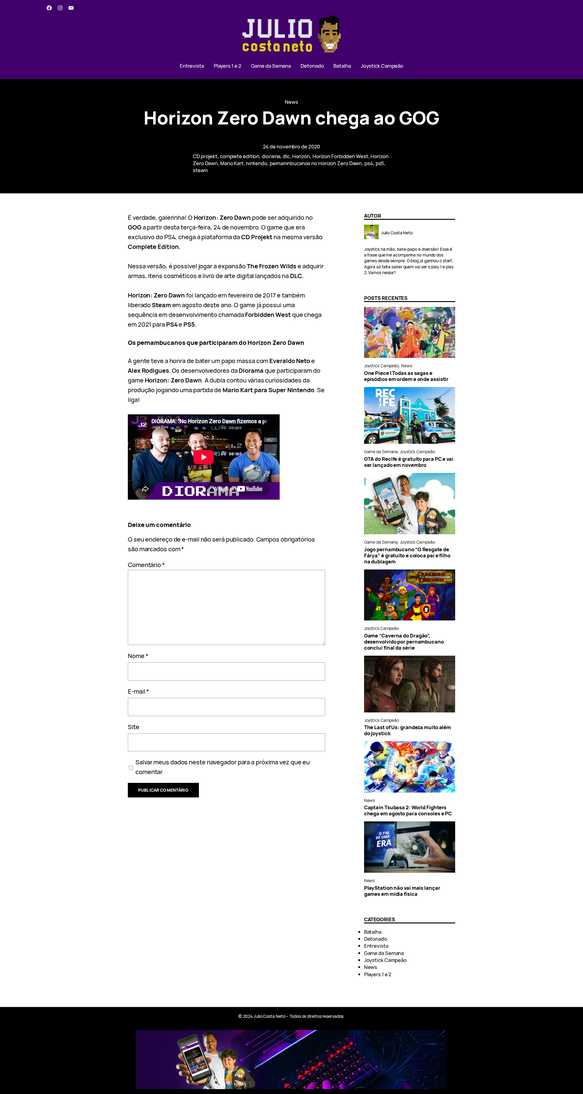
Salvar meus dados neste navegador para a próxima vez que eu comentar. (222, 767)
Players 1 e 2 (378, 974)
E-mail (138, 691)
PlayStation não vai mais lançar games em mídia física (402, 891)
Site (133, 727)
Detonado (375, 938)
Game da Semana (381, 451)
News (291, 101)
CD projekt (205, 156)
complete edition (239, 156)
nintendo (256, 163)
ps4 (368, 163)
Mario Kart (232, 163)
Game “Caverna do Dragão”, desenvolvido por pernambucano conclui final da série (404, 642)
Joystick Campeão (381, 366)
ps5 (380, 163)
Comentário (146, 565)
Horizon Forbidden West (340, 156)
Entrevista (376, 945)
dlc (286, 156)
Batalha (372, 931)
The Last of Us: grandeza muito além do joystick (407, 730)
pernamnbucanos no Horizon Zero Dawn (316, 163)
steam (200, 170)
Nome (138, 656)
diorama (271, 156)
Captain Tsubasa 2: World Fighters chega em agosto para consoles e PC (408, 810)
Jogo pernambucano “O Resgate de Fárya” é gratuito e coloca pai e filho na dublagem (407, 555)
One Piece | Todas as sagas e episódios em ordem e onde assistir (406, 376)
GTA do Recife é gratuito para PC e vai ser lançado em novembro (408, 462)
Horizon (301, 156)
